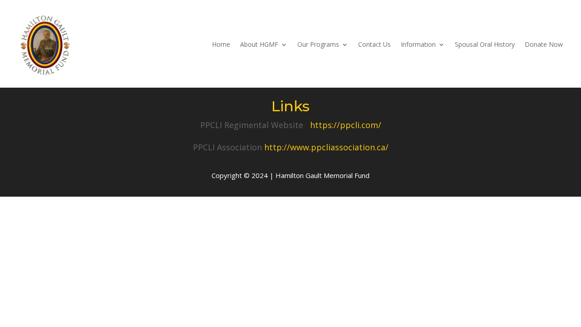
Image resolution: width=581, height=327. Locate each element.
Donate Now (544, 44)
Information (418, 44)
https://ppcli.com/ (345, 124)
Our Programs (318, 44)
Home (221, 44)
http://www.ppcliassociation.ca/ (326, 147)
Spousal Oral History (485, 44)
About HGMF (259, 44)
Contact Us (374, 44)
